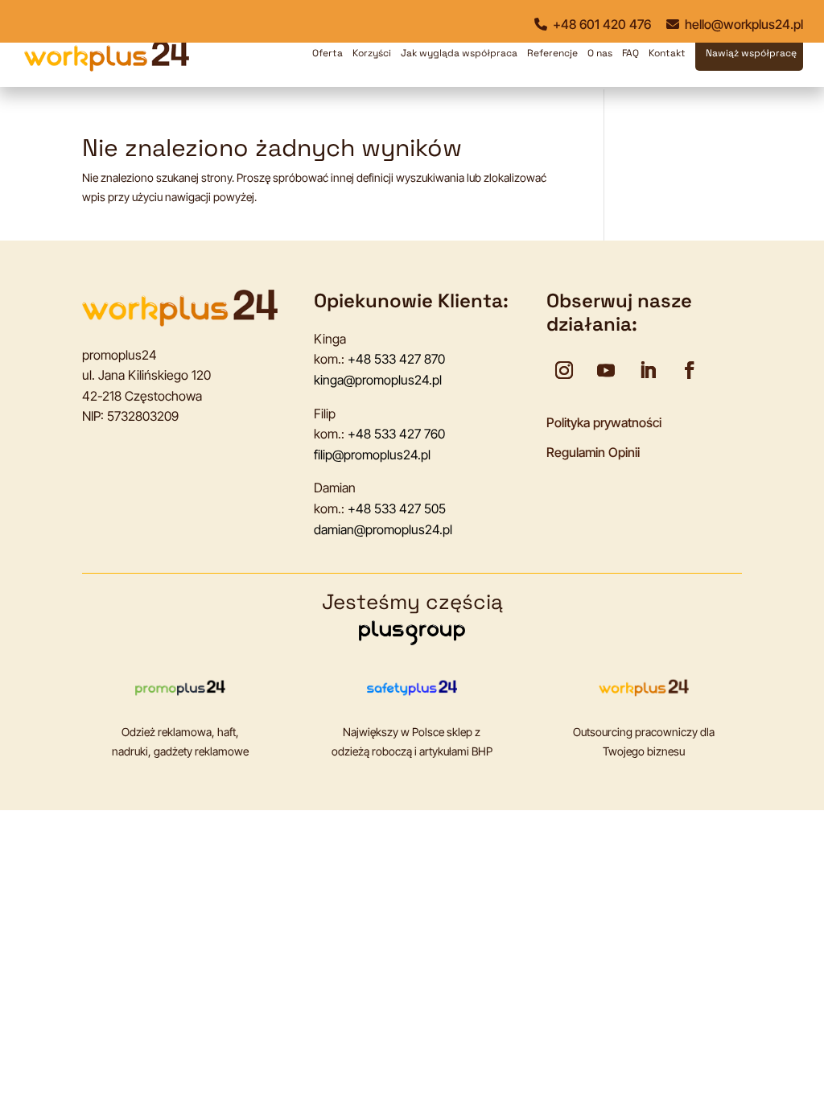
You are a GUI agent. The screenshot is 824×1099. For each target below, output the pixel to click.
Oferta (327, 53)
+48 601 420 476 (600, 24)
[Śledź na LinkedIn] (647, 370)
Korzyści (371, 53)
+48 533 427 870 (396, 359)
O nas (599, 53)
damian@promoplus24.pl (383, 529)
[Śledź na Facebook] (689, 370)
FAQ (630, 53)
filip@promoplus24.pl (372, 455)
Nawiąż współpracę (751, 53)
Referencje (552, 53)
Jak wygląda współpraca (459, 53)
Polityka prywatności (603, 422)
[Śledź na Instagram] (564, 370)
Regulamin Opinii (593, 452)
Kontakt (667, 53)
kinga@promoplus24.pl (378, 380)
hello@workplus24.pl (742, 24)
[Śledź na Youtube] (606, 370)
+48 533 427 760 (396, 434)
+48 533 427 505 (397, 508)
